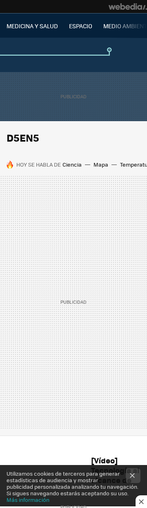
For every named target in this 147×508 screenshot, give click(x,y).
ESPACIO (80, 26)
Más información (28, 499)
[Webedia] (128, 6)
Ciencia (72, 164)
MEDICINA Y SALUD (32, 26)
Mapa (101, 164)
